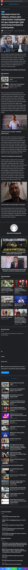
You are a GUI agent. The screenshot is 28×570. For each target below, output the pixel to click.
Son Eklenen (14, 378)
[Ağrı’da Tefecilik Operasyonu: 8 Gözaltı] (5, 461)
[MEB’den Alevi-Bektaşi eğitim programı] (21, 299)
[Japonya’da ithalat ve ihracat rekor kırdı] (5, 428)
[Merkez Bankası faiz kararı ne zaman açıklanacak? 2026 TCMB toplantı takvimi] (5, 501)
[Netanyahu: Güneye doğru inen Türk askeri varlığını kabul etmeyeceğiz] (5, 482)
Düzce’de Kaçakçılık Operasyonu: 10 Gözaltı (7, 304)
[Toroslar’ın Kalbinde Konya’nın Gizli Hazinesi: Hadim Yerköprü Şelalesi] (7, 283)
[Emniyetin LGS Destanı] (7, 312)
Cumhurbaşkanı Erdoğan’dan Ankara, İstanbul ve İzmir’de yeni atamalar (21, 290)
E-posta (3, 356)
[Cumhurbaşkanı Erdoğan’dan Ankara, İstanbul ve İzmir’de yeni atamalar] (21, 283)
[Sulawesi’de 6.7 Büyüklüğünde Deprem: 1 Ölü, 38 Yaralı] (5, 85)
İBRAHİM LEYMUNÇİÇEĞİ (8, 30)
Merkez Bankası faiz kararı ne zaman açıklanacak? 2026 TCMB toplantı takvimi (18, 501)
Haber (8, 9)
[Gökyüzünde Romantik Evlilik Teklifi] (5, 79)
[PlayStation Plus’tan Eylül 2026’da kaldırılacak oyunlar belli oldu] (5, 415)
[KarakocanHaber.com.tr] (14, 4)
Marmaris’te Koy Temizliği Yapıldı (18, 475)
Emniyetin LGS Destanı (6, 317)
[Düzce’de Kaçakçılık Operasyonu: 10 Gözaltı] (7, 299)
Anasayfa (4, 9)
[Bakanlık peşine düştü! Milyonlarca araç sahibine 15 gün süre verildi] (5, 454)
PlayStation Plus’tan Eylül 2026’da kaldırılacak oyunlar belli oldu (18, 415)
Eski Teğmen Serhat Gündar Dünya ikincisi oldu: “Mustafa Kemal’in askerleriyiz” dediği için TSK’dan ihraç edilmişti (21, 320)
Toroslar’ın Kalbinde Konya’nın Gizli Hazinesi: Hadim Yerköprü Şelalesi (7, 289)
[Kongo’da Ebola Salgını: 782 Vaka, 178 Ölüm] (5, 495)
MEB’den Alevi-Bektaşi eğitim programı (20, 304)
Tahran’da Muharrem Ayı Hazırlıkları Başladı (12, 465)
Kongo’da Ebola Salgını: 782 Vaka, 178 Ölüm (17, 494)
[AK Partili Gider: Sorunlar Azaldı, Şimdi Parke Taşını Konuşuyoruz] (5, 489)
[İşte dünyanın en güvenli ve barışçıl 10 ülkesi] (5, 396)
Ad (2, 351)
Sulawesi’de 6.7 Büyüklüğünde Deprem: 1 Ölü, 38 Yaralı (17, 389)
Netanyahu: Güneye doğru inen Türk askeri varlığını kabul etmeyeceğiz (17, 482)
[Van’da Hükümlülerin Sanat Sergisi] (5, 470)
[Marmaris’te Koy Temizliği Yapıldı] (5, 476)
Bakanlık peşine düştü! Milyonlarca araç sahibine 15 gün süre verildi (18, 454)
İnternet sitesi (4, 361)
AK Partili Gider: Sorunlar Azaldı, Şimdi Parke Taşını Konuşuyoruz (18, 488)
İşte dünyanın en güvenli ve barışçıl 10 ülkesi (12, 1)
